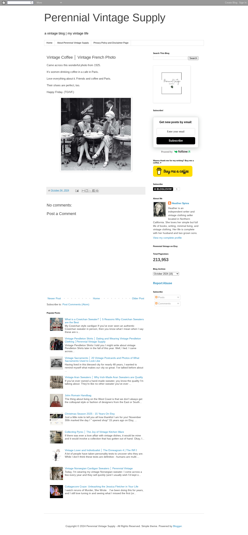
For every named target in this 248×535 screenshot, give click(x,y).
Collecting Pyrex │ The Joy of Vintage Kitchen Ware (94, 431)
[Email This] (83, 190)
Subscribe (176, 140)
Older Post (138, 298)
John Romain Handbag (78, 395)
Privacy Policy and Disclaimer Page (111, 43)
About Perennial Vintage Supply (73, 43)
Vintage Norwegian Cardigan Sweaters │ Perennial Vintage (99, 468)
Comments (164, 303)
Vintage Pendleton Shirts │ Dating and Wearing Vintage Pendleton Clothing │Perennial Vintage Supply (103, 340)
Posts (160, 297)
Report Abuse (162, 283)
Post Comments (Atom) (75, 304)
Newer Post (54, 298)
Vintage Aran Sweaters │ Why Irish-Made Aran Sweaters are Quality (104, 377)
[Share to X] (90, 190)
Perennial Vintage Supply (104, 17)
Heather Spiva (180, 203)
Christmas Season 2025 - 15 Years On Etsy (90, 413)
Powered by (167, 151)
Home (49, 43)
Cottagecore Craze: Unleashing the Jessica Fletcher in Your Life (101, 486)
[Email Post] (76, 190)
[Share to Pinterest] (97, 190)
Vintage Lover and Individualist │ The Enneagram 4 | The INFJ (101, 450)
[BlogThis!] (87, 190)
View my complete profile (167, 237)
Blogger (177, 526)
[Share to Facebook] (93, 190)
